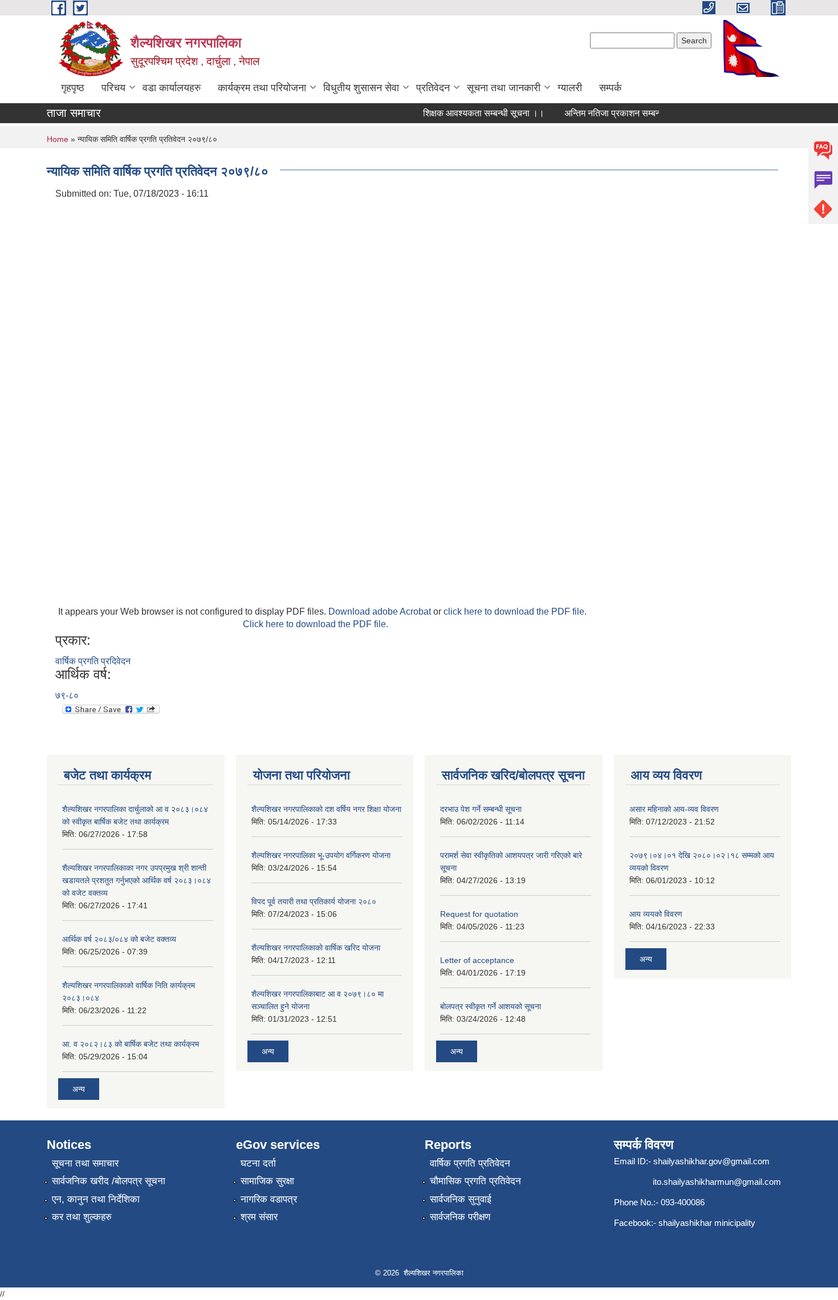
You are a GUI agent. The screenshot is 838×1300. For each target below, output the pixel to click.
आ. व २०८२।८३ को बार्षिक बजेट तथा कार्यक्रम (130, 1044)
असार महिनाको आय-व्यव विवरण (674, 809)
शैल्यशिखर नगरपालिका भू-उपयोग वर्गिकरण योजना (320, 855)
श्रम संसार (259, 1217)
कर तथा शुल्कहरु (82, 1217)
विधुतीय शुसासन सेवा (361, 88)
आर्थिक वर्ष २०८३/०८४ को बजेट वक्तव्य (119, 939)
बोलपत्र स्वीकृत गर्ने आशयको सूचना (490, 1006)
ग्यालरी (570, 88)
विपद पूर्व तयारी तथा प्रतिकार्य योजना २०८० (313, 901)
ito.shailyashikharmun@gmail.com (717, 1182)
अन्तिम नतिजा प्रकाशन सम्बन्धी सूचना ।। (625, 113)
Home (57, 139)
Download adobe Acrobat (380, 611)
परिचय (113, 88)
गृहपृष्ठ (72, 88)
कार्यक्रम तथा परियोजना (262, 88)
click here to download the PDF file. (515, 611)
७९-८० (67, 695)
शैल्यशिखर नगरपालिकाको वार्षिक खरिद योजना (315, 947)
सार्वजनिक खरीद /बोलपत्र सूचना (108, 1181)
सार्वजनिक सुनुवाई (460, 1199)
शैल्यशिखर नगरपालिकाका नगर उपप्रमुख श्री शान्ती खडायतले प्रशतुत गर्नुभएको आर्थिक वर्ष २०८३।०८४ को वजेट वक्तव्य (136, 880)
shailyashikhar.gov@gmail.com (711, 1161)
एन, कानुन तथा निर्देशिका (96, 1199)
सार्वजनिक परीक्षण (460, 1217)
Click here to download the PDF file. (315, 624)
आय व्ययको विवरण (655, 914)
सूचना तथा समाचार (85, 1163)
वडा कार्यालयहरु (172, 88)
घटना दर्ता (258, 1163)
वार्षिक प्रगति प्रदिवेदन (93, 661)
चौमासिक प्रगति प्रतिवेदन (475, 1181)
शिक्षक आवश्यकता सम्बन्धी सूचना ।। (475, 113)
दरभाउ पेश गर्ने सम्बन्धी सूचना (481, 809)
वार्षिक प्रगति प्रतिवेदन (470, 1163)
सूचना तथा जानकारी (503, 88)
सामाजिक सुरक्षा (267, 1181)
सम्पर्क (610, 88)
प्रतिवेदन (433, 88)
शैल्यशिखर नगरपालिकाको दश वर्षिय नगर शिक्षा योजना (326, 809)
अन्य (78, 1089)
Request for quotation (479, 914)
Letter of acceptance (477, 960)
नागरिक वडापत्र (269, 1199)
